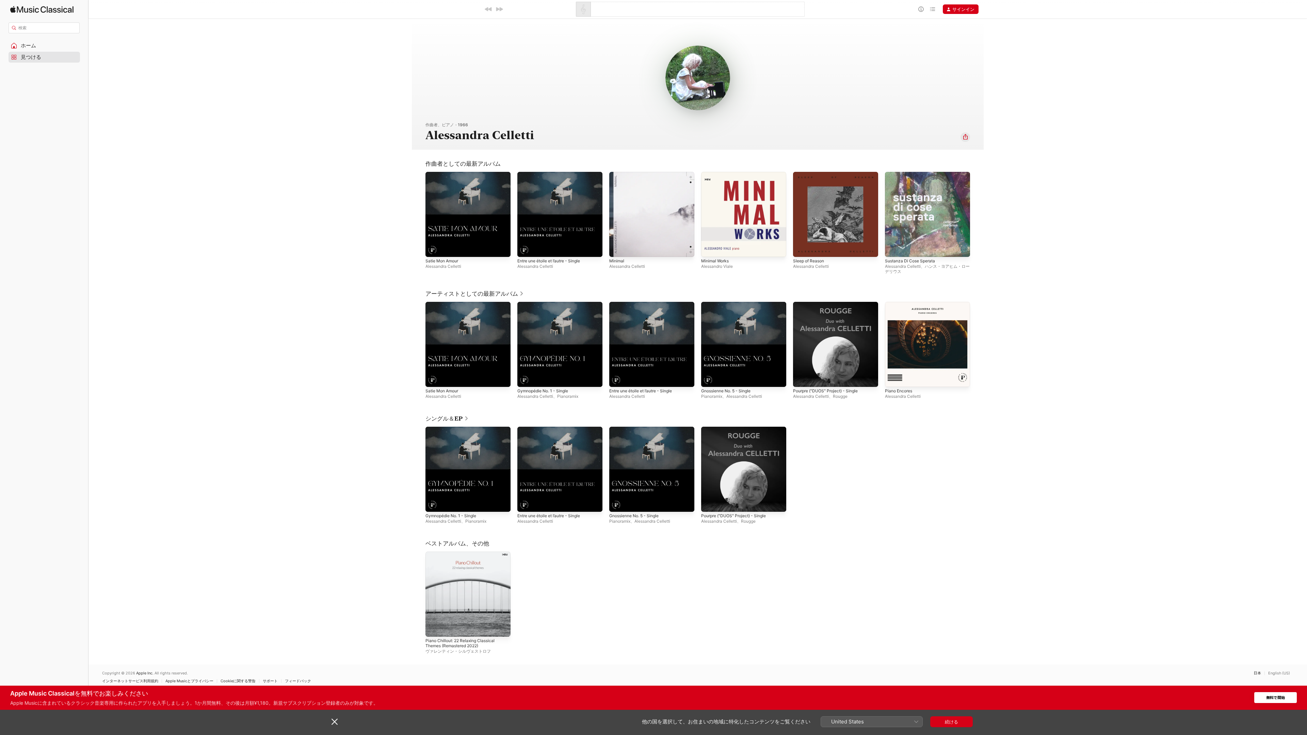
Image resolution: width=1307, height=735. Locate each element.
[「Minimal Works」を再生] (710, 248)
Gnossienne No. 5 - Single (729, 304)
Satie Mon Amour (443, 174)
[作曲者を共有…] (965, 137)
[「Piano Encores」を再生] (893, 378)
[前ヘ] (488, 9)
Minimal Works (716, 174)
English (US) (1279, 673)
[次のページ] (977, 344)
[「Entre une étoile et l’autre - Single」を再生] (526, 248)
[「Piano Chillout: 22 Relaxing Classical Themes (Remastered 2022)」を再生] (434, 628)
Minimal (617, 174)
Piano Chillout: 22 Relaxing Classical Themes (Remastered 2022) (463, 557)
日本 (1257, 673)
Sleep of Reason (810, 174)
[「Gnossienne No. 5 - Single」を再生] (710, 378)
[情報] (921, 9)
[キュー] (932, 9)
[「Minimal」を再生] (618, 248)
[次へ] (499, 9)
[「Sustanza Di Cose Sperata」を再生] (893, 248)
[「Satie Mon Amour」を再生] (434, 248)
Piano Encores (900, 304)
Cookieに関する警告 (238, 681)
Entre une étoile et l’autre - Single (553, 174)
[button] (44, 45)
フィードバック (298, 681)
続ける (951, 721)
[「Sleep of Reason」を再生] (801, 248)
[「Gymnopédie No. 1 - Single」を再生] (526, 378)
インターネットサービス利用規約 (130, 681)
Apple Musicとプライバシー (189, 681)
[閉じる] (335, 722)
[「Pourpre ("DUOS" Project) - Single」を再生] (801, 378)
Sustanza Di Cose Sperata (912, 174)
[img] (42, 9)
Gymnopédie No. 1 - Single (545, 304)
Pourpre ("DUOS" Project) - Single (829, 304)
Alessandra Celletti (443, 266)
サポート (270, 681)
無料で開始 (1275, 697)
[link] (474, 293)
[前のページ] (418, 344)
